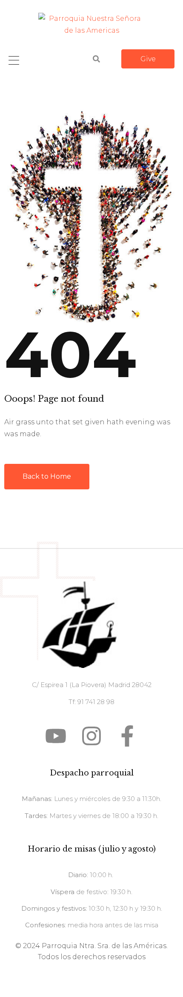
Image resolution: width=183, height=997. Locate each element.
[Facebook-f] (127, 736)
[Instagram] (91, 736)
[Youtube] (55, 736)
